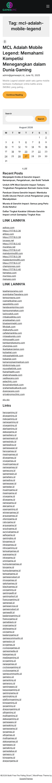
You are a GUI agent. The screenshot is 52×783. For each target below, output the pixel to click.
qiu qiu (6, 399)
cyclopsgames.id (11, 647)
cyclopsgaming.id (12, 667)
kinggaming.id (10, 702)
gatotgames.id (10, 583)
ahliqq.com (8, 234)
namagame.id (9, 502)
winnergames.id (11, 512)
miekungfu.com (10, 329)
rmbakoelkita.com (12, 317)
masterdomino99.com (14, 259)
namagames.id (10, 467)
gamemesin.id (10, 473)
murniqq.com (9, 276)
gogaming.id (9, 706)
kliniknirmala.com (11, 365)
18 (13, 151)
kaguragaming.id (11, 689)
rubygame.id (9, 522)
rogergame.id (9, 625)
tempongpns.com (11, 297)
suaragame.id (9, 554)
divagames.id (9, 457)
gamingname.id (10, 693)
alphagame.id (9, 628)
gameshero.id (9, 435)
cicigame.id (8, 631)
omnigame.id (9, 560)
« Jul (24, 168)
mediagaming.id (11, 657)
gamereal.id (9, 602)
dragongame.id (10, 760)
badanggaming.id (11, 615)
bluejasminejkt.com (12, 323)
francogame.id (10, 618)
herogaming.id (10, 412)
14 (33, 147)
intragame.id (9, 557)
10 (6, 147)
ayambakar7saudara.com (15, 294)
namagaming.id (10, 422)
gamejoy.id (8, 677)
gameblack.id (9, 622)
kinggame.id (9, 757)
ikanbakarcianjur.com (13, 349)
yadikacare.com (11, 378)
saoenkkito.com (11, 304)
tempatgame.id (10, 573)
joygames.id (9, 644)
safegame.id (9, 535)
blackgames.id (10, 586)
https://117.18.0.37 (12, 263)
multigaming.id (10, 715)
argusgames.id (10, 515)
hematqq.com (10, 272)
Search (8, 113)
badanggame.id (10, 635)
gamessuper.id (10, 448)
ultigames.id (9, 735)
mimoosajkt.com (11, 339)
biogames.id (9, 541)
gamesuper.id (9, 483)
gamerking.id (9, 680)
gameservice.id (10, 606)
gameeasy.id (9, 744)
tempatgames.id (11, 551)
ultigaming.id (9, 712)
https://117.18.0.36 (12, 230)
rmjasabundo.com (12, 336)
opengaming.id (10, 509)
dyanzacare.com (11, 391)
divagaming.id (10, 415)
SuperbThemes (26, 778)
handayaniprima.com (13, 307)
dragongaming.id (11, 709)
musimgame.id (10, 489)
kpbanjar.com (9, 358)
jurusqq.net (8, 240)
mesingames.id (10, 454)
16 (46, 147)
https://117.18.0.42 (12, 243)
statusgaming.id (11, 718)
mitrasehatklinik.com (13, 355)
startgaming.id (10, 428)
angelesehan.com (11, 320)
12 (19, 147)
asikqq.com (8, 227)
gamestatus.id (10, 751)
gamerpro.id (9, 683)
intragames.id (9, 544)
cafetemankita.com (12, 333)
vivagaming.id (10, 425)
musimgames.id (10, 464)
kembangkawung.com (14, 342)
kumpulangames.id (12, 564)
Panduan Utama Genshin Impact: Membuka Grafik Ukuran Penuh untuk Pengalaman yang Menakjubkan (26, 195)
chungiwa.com (10, 346)
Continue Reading (14, 95)
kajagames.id (9, 654)
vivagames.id (9, 460)
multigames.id (10, 738)
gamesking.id (9, 725)
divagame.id (9, 499)
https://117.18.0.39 (12, 237)
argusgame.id (9, 525)
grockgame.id (10, 528)
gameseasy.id (9, 722)
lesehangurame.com (13, 291)
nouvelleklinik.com (12, 368)
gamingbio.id (9, 538)
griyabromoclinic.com (14, 394)
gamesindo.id (9, 441)
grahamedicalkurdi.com (14, 387)
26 (19, 156)
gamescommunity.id (13, 638)
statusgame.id (10, 431)
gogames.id (9, 731)
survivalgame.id (11, 531)
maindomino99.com (13, 253)
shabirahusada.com (12, 375)
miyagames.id (10, 580)
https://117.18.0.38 (12, 256)
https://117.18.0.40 (12, 269)
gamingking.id (10, 696)
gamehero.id (9, 477)
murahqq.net (9, 247)
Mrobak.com (9, 326)
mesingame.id (10, 493)
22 (39, 151)
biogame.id (8, 567)
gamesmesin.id (10, 438)
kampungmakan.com (13, 310)
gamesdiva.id (9, 444)
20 (26, 151)
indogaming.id (10, 419)
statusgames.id (10, 741)
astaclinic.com (10, 381)
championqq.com (11, 266)
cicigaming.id (9, 589)
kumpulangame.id (12, 570)
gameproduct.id (11, 609)
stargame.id (9, 506)
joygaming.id (9, 660)
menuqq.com (9, 279)
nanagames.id (10, 664)
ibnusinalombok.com (13, 384)
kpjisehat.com (10, 352)
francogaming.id (11, 599)
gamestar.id (8, 486)
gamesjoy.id (9, 641)
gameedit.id (9, 612)
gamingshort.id (10, 596)
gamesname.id (10, 728)
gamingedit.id (9, 593)
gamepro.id (8, 754)
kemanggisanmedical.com (16, 362)
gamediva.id (9, 480)
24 (6, 156)
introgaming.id (10, 548)
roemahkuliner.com (12, 300)
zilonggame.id (10, 518)
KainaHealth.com (11, 371)
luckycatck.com (11, 313)
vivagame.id (9, 496)
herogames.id (9, 451)
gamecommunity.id (12, 673)
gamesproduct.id (11, 577)
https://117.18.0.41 (11, 250)
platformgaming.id (12, 699)
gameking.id (9, 747)
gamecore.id (9, 470)
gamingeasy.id (10, 686)
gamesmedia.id (10, 651)
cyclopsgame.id (11, 670)
